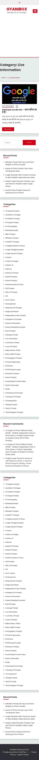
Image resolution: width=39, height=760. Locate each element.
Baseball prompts (11, 230)
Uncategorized (10, 401)
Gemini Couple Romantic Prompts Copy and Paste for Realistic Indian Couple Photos (20, 183)
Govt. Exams (10, 300)
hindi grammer (10, 304)
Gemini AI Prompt (11, 273)
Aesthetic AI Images (13, 215)
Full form (8, 269)
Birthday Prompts (12, 238)
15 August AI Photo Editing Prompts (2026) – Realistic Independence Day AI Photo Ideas (20, 432)
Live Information (8, 106)
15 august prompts (12, 211)
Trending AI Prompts (13, 397)
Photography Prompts (13, 358)
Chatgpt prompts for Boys (15, 246)
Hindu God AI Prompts (13, 308)
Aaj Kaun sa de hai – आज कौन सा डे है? (19, 111)
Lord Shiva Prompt (12, 342)
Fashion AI (9, 265)
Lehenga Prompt (11, 335)
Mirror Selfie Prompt (12, 354)
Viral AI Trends (10, 408)
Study (7, 389)
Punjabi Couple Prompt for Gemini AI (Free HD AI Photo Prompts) (19, 438)
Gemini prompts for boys (14, 284)
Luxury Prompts (11, 346)
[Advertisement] (19, 36)
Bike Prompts (10, 234)
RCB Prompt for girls (13, 369)
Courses (8, 257)
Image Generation (12, 311)
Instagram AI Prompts (13, 319)
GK (17, 106)
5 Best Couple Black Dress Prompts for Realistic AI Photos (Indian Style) (19, 451)
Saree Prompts (11, 377)
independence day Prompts (15, 315)
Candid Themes (23, 754)
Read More (8, 129)
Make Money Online (12, 350)
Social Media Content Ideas (15, 381)
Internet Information (12, 323)
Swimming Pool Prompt (14, 393)
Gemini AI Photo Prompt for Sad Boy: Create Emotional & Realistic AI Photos (18, 463)
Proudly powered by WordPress (15, 752)
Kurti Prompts (10, 331)
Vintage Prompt (11, 404)
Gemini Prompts (11, 277)
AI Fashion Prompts (12, 218)
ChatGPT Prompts (12, 242)
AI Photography (11, 226)
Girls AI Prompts (11, 292)
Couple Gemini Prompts (14, 253)
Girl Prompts (9, 288)
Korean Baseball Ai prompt (15, 327)
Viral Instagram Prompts (14, 412)
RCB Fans (9, 366)
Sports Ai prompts (12, 385)
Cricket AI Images (12, 261)
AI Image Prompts (12, 222)
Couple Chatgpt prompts (14, 249)
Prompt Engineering (12, 362)
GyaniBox (17, 9)
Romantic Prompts (12, 373)
